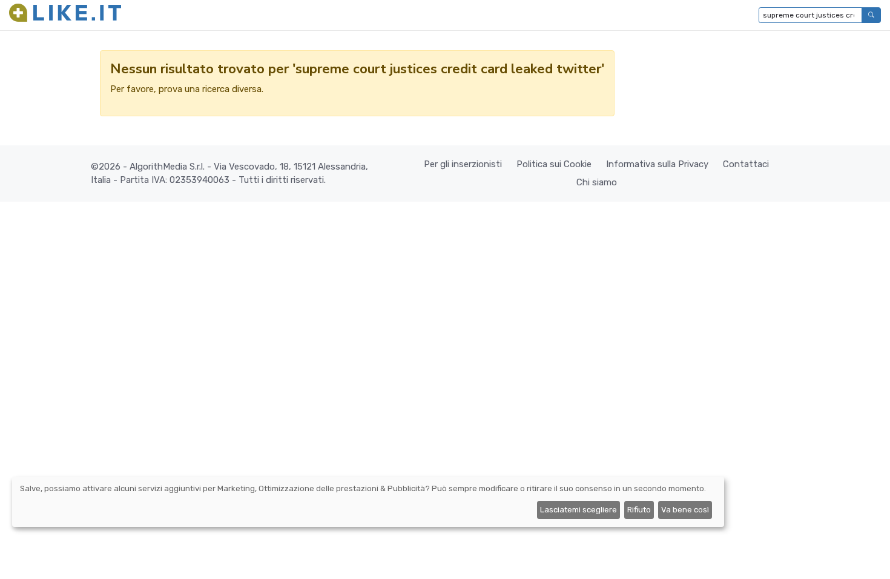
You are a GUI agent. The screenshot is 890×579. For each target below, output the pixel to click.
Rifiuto (639, 509)
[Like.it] (65, 15)
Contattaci (746, 164)
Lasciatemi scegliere (578, 509)
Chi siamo (596, 182)
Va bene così (685, 509)
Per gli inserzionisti (463, 164)
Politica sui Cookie (554, 164)
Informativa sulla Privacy (657, 164)
